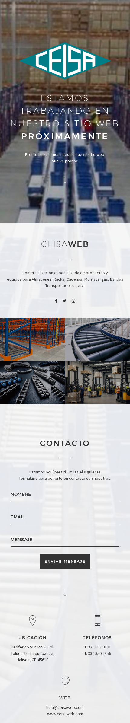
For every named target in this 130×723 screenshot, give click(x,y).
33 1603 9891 (99, 647)
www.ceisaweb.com (65, 713)
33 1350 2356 (99, 653)
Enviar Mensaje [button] (64, 561)
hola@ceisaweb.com (65, 707)
